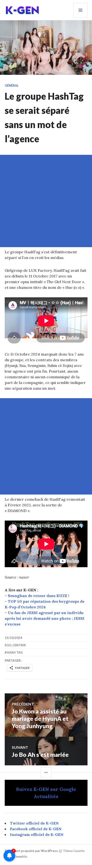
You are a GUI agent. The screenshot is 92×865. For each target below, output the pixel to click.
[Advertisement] (46, 201)
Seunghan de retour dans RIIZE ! (38, 595)
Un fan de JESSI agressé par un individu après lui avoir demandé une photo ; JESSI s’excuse (44, 618)
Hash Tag (15, 652)
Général (12, 85)
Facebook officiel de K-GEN (36, 828)
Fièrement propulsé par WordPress (31, 851)
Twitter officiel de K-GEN (34, 823)
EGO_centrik (15, 645)
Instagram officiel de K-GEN (36, 834)
